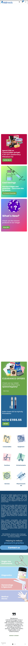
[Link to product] (7, 439)
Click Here (6, 391)
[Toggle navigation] (25, 2)
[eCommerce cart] (19, 2)
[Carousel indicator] (12, 644)
